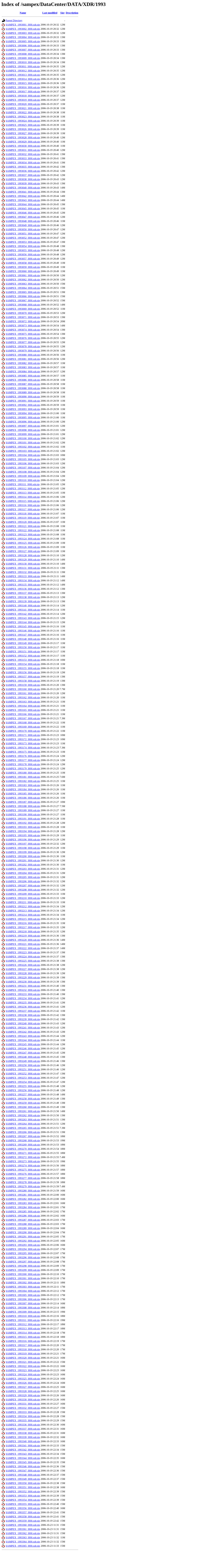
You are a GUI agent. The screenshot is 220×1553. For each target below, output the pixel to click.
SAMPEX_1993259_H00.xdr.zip (23, 1103)
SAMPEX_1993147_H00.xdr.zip (23, 634)
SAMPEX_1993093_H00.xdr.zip (23, 409)
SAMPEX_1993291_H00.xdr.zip (23, 1236)
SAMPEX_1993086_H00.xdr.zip (23, 380)
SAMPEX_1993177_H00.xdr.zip (23, 760)
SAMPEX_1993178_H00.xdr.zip (23, 764)
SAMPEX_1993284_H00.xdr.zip (23, 1207)
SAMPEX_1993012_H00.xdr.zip (23, 70)
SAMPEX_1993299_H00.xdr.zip (23, 1270)
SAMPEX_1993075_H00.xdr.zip (23, 334)
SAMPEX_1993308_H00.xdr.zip (23, 1307)
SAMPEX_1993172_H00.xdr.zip (23, 739)
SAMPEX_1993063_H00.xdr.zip (23, 283)
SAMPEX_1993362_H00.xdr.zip (23, 1533)
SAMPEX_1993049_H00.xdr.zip (23, 225)
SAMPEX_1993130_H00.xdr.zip (23, 563)
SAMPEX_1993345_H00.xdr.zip (23, 1462)
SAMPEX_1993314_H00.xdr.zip (23, 1332)
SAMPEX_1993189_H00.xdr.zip (23, 810)
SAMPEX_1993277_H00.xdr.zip (23, 1178)
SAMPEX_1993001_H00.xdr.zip (23, 24)
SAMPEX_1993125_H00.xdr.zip (23, 543)
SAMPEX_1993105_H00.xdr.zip (23, 459)
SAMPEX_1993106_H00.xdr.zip (23, 463)
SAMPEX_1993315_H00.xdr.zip (23, 1337)
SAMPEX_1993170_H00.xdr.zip (23, 731)
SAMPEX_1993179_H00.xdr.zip (23, 768)
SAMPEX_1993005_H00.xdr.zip (23, 41)
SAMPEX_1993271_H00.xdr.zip (23, 1153)
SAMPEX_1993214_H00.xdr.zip (23, 914)
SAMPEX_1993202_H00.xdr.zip (23, 864)
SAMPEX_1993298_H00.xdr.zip (23, 1265)
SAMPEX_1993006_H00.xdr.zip (23, 45)
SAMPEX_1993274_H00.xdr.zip (23, 1165)
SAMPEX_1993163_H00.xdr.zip (23, 701)
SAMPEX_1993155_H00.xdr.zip (23, 668)
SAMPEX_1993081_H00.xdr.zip (23, 359)
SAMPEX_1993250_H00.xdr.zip (23, 1065)
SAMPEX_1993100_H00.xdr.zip (23, 438)
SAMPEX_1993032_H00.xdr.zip (23, 154)
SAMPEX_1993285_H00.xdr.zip (23, 1211)
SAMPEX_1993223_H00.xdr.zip (23, 952)
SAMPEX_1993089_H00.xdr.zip (23, 392)
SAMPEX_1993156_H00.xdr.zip (23, 672)
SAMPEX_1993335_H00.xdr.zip (23, 1420)
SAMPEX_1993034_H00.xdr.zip (23, 162)
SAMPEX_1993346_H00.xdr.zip (23, 1466)
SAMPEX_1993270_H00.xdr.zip (23, 1148)
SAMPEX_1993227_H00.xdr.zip (23, 969)
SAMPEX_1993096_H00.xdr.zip (23, 421)
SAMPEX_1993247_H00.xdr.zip (23, 1052)
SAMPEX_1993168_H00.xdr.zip (23, 722)
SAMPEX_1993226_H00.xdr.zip (23, 965)
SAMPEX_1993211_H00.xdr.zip (23, 902)
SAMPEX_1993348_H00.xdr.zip (23, 1474)
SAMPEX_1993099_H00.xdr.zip (23, 434)
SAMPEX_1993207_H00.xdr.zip (23, 885)
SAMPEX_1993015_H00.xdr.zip (23, 83)
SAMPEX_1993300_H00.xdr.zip (23, 1274)
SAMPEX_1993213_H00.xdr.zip (23, 910)
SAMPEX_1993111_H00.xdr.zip (23, 484)
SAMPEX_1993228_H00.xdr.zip (23, 973)
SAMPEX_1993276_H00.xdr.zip (23, 1174)
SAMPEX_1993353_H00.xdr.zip (23, 1495)
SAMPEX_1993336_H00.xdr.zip (23, 1424)
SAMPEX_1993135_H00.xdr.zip (23, 584)
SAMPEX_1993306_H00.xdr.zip (23, 1299)
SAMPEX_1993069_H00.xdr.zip (23, 308)
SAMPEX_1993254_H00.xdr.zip (23, 1082)
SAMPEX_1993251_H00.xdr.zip (23, 1069)
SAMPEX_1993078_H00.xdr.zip (23, 346)
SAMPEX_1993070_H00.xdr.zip (23, 313)
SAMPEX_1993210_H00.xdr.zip (23, 898)
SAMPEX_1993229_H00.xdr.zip (23, 977)
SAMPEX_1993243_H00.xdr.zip (23, 1036)
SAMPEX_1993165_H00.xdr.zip (23, 710)
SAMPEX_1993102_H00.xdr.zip (23, 446)
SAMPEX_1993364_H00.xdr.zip (23, 1541)
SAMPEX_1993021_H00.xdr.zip (23, 108)
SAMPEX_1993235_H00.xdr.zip (23, 1002)
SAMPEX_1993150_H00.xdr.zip (23, 647)
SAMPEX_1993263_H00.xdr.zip (23, 1119)
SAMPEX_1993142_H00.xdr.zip (23, 614)
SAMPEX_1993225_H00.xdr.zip (23, 960)
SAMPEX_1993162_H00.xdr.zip (23, 697)
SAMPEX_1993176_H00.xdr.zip (23, 756)
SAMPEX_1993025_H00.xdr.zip (23, 125)
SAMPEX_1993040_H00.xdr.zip (23, 187)
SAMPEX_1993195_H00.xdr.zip (23, 835)
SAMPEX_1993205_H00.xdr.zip (23, 877)
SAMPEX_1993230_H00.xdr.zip (23, 981)
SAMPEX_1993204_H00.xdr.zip (23, 873)
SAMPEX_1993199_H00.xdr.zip (23, 852)
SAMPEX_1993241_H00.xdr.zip (23, 1027)
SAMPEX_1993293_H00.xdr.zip (23, 1245)
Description (72, 12)
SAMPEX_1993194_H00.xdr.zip (23, 831)
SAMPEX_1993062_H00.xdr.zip (23, 279)
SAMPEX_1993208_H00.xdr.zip (23, 889)
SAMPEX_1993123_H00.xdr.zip (23, 534)
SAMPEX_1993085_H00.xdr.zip (23, 375)
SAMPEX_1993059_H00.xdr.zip (23, 267)
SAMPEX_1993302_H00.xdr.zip (23, 1282)
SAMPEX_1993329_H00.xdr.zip (23, 1395)
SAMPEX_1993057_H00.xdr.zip (23, 258)
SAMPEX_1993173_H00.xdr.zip (23, 743)
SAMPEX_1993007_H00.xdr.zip (23, 49)
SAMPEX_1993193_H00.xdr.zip (23, 827)
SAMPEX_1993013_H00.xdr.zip (23, 74)
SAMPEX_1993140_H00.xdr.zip (23, 605)
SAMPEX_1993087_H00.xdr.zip (23, 384)
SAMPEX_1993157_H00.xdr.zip (23, 676)
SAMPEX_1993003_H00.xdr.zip (23, 33)
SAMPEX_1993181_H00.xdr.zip (23, 777)
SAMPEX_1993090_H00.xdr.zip (23, 396)
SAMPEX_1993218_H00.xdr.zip (23, 931)
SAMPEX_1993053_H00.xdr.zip (23, 242)
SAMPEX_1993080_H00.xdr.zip (23, 354)
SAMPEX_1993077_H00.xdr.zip (23, 342)
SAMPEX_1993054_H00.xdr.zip (23, 246)
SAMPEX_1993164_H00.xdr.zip (23, 705)
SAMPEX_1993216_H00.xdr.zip (23, 923)
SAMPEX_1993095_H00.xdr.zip (23, 417)
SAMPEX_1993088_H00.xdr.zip (23, 388)
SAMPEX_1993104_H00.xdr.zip (23, 455)
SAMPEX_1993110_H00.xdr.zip (23, 480)
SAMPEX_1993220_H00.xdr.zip (23, 940)
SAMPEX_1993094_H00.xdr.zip (23, 413)
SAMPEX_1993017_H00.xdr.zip (23, 91)
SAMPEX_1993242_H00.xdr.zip (23, 1031)
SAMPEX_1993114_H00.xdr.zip (23, 497)
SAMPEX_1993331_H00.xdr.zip (23, 1403)
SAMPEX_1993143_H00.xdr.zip (23, 618)
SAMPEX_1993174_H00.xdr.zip (23, 747)
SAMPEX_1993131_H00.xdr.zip (23, 568)
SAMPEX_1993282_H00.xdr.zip (23, 1199)
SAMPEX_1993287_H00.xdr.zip (23, 1220)
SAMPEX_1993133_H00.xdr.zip (23, 576)
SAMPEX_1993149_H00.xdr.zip (23, 643)
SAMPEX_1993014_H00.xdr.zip (23, 79)
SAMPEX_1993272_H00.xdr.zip (23, 1157)
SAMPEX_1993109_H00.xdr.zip (23, 476)
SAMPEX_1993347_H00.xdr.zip (23, 1470)
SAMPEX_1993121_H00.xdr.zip (23, 526)
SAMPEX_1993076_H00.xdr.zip (23, 338)
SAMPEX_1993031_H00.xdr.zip (23, 150)
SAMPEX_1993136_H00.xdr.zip (23, 588)
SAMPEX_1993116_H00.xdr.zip (23, 505)
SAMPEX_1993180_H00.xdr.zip (23, 772)
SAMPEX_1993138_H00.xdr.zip (23, 597)
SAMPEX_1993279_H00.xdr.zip (23, 1186)
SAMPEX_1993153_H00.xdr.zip (23, 660)
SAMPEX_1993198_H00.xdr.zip (23, 848)
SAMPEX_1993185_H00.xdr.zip (23, 793)
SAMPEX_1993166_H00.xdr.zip (23, 714)
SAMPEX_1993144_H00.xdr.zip (23, 622)
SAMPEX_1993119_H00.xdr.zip (23, 517)
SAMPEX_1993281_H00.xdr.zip (23, 1194)
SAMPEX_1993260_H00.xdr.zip (23, 1107)
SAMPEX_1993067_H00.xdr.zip (23, 300)
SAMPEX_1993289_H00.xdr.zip (23, 1228)
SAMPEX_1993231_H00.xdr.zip (23, 985)
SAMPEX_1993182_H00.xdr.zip (23, 781)
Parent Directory (14, 20)
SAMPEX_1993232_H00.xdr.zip (23, 990)
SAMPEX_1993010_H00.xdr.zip (23, 62)
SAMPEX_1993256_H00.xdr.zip (23, 1090)
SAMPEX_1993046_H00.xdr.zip (23, 212)
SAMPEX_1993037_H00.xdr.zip (23, 175)
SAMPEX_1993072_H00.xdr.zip (23, 321)
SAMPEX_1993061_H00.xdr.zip (23, 275)
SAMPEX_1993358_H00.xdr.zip (23, 1516)
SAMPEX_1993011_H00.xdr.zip (23, 66)
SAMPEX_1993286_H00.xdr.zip (23, 1215)
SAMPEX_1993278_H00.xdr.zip (23, 1182)
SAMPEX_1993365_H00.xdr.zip (23, 1545)
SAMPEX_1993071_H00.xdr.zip (23, 317)
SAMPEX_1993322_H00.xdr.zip (23, 1366)
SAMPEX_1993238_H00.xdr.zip (23, 1015)
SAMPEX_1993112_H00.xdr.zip (23, 488)
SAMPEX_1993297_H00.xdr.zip (23, 1261)
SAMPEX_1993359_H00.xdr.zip (23, 1520)
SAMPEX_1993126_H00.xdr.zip (23, 547)
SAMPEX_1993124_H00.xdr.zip (23, 538)
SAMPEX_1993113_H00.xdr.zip (23, 492)
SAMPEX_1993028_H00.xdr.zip (23, 137)
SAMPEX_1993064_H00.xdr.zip (23, 288)
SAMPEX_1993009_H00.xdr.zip (23, 58)
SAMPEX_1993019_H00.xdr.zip (23, 100)
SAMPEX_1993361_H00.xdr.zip (23, 1529)
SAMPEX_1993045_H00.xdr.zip (23, 208)
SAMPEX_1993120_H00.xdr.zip (23, 522)
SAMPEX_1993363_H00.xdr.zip (23, 1537)
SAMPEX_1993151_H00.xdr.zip (23, 651)
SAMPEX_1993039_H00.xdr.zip (23, 183)
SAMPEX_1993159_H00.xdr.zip (23, 685)
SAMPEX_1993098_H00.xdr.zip (23, 430)
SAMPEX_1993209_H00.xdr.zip (23, 894)
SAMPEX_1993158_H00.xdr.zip (23, 680)
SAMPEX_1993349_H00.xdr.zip (23, 1479)
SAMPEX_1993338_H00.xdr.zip (23, 1433)
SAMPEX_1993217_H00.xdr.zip (23, 927)
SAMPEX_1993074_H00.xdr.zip (23, 329)
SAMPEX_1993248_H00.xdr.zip (23, 1057)
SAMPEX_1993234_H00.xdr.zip (23, 998)
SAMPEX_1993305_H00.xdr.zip (23, 1295)
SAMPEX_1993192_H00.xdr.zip (23, 823)
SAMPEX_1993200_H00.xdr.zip (23, 856)
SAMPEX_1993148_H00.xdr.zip (23, 639)
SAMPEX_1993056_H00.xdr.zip (23, 254)
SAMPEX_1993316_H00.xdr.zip (23, 1341)
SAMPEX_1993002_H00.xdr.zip (23, 28)
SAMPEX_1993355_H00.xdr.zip (23, 1504)
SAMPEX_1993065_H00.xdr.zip (23, 292)
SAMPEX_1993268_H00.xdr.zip (23, 1140)
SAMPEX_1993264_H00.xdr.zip (23, 1123)
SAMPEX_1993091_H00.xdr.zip (23, 400)
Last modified (49, 12)
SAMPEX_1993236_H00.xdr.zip (23, 1006)
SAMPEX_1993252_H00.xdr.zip (23, 1073)
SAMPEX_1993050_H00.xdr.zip (23, 229)
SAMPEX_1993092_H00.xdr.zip (23, 405)
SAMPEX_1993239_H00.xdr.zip (23, 1019)
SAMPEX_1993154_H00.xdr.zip (23, 664)
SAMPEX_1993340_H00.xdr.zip (23, 1441)
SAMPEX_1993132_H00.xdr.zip (23, 572)
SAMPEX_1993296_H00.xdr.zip (23, 1257)
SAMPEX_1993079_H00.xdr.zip (23, 350)
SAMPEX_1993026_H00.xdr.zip (23, 129)
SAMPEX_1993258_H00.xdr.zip (23, 1098)
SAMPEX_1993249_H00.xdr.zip (23, 1061)
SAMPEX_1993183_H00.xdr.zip (23, 785)
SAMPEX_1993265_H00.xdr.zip (23, 1128)
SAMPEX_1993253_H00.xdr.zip (23, 1077)
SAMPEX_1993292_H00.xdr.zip (23, 1240)
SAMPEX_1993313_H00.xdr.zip (23, 1328)
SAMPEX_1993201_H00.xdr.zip (23, 860)
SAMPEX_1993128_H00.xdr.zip (23, 555)
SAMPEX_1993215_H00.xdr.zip (23, 919)
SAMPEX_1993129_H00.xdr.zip (23, 559)
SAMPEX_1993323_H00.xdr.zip (23, 1370)
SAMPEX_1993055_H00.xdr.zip (23, 250)
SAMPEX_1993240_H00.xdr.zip (23, 1023)
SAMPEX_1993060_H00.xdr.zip (23, 271)
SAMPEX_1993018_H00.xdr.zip (23, 95)
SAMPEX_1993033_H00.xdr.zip (23, 158)
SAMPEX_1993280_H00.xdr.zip (23, 1190)
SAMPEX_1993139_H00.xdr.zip (23, 601)
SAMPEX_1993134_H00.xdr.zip (23, 580)
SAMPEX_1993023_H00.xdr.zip (23, 116)
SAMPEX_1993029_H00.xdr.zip (23, 141)
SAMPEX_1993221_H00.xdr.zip (23, 944)
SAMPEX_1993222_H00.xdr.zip (23, 948)
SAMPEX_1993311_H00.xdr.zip (23, 1320)
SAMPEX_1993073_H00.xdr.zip (23, 325)
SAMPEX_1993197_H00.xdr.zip (23, 843)
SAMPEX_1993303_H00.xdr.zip (23, 1286)
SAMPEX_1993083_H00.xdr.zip (23, 367)
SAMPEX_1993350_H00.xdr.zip (23, 1483)
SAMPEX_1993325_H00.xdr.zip (23, 1378)
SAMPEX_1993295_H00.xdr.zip (23, 1253)
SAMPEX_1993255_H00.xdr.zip (23, 1086)
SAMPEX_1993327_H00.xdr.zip (23, 1387)
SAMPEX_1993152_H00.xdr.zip (23, 655)
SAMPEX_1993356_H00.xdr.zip (23, 1508)
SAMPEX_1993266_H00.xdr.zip (23, 1132)
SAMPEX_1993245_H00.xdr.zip (23, 1044)
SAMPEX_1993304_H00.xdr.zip (23, 1291)
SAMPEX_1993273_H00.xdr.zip (23, 1161)
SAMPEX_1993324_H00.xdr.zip (23, 1374)
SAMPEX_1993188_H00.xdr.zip (23, 806)
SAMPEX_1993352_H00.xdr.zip (23, 1491)
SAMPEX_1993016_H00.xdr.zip (23, 87)
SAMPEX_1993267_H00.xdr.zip (23, 1136)
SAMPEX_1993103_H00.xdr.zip (23, 451)
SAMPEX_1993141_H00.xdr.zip (23, 609)
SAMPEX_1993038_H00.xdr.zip (23, 179)
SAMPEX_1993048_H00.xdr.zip (23, 221)
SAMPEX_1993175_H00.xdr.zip (23, 751)
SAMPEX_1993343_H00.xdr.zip (23, 1454)
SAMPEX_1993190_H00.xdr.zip (23, 814)
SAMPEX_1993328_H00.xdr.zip (23, 1391)
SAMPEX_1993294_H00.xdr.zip (23, 1249)
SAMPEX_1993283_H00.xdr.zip (23, 1203)
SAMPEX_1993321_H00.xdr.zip (23, 1362)
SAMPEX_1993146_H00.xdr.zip (23, 630)
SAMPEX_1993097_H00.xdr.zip (23, 425)
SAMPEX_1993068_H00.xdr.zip (23, 304)
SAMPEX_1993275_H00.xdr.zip (23, 1169)
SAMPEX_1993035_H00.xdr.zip (23, 166)
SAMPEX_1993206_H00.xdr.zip (23, 881)
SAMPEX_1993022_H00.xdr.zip (23, 112)
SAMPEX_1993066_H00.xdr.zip (23, 296)
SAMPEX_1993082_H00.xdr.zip (23, 363)
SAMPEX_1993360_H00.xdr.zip (23, 1525)
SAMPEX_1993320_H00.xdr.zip (23, 1357)
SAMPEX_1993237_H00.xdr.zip (23, 1011)
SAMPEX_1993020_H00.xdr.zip (23, 104)
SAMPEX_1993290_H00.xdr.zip (23, 1232)
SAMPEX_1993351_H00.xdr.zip (23, 1487)
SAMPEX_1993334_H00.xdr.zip (23, 1416)
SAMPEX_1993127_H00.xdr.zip (23, 551)
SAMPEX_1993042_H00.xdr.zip (23, 196)
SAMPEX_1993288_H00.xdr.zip (23, 1224)
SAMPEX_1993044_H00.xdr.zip (23, 204)
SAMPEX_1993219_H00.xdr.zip (23, 935)
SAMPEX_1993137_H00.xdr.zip (23, 593)
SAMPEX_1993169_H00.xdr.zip (23, 726)
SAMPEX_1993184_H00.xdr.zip (23, 789)
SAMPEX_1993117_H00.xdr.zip (23, 509)
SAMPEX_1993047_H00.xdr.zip (23, 217)
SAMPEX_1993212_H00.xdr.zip (23, 906)
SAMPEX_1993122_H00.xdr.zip (23, 530)
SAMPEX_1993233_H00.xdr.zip (23, 994)
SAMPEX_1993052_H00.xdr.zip (23, 237)
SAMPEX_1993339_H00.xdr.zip (23, 1437)
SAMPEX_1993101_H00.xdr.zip (23, 442)
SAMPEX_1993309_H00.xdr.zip (23, 1311)
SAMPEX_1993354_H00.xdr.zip (23, 1500)
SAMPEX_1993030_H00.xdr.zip (23, 145)
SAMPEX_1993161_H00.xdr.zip (23, 693)
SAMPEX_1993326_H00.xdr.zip (23, 1382)
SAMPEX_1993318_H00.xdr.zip (23, 1349)
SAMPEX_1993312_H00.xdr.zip (23, 1324)
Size (62, 12)
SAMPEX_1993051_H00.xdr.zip (23, 233)
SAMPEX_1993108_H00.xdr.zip (23, 471)
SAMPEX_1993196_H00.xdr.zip (23, 839)
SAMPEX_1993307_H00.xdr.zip (23, 1303)
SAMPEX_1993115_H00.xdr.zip (23, 501)
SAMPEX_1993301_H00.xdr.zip (23, 1278)
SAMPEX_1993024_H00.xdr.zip (23, 120)
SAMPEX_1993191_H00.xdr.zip (23, 818)
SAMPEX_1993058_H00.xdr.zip (23, 263)
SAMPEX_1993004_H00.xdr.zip (23, 37)
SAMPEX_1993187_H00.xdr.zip (23, 802)
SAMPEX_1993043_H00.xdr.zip (23, 200)
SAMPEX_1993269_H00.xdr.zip (23, 1144)
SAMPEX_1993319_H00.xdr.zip (23, 1353)
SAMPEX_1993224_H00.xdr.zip (23, 956)
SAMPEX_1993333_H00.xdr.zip (23, 1412)
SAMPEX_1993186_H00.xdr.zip (23, 797)
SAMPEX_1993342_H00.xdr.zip (23, 1449)
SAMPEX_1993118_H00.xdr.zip (23, 513)
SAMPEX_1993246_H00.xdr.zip (23, 1048)
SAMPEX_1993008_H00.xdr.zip (23, 54)
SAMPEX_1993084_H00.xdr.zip (23, 371)
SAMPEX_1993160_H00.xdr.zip (23, 689)
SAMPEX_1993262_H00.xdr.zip (23, 1115)
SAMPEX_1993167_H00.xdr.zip (23, 718)
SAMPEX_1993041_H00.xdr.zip (23, 191)
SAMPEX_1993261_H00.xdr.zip (23, 1111)
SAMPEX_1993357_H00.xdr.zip (23, 1512)
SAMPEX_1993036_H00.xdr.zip (23, 171)
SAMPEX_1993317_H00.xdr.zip (23, 1345)
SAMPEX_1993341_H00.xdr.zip (23, 1445)
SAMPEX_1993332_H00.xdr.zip (23, 1408)
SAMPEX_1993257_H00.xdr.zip (23, 1094)
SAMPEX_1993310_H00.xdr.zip (23, 1316)
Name (23, 12)
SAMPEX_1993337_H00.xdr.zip (23, 1428)
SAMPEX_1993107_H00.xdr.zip (23, 467)
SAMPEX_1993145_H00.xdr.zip (23, 626)
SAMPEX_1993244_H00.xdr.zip (23, 1040)
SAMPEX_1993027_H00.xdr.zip (23, 133)
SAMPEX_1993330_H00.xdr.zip (23, 1399)
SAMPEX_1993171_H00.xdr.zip (23, 735)
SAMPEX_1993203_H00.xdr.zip (23, 868)
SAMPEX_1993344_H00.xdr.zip (23, 1458)
